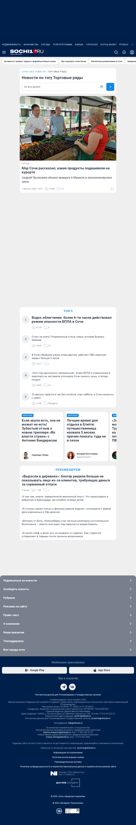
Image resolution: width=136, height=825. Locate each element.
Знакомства (31, 44)
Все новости (37, 72)
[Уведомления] (124, 52)
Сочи (25, 72)
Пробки (124, 44)
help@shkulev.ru (75, 723)
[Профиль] (132, 52)
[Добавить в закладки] (112, 189)
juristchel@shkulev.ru (101, 718)
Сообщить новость (16, 589)
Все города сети (14, 649)
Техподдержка (13, 641)
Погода (45, 44)
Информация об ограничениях (68, 752)
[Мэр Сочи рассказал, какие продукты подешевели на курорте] (68, 128)
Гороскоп (92, 44)
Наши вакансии (13, 632)
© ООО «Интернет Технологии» (68, 803)
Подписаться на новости (20, 580)
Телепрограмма (62, 44)
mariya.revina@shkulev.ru (57, 737)
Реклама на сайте (15, 606)
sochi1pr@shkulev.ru (86, 748)
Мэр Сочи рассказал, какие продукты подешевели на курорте (66, 170)
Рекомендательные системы (68, 762)
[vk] (72, 687)
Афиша (79, 44)
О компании (11, 623)
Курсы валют (109, 44)
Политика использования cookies (68, 757)
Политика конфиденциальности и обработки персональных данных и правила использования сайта (68, 766)
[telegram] (63, 687)
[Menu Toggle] (4, 52)
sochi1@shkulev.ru (82, 716)
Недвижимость (11, 44)
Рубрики (9, 597)
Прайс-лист (11, 615)
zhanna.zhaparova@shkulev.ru (57, 732)
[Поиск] (116, 52)
